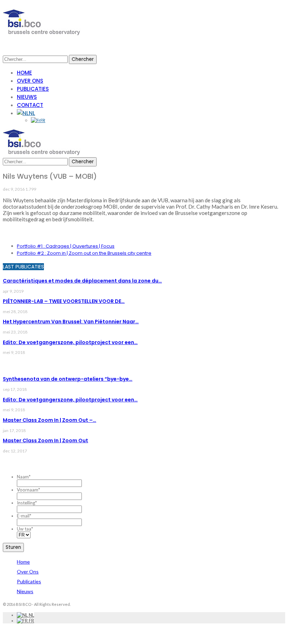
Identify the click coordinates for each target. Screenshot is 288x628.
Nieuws (27, 97)
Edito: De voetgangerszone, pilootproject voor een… (70, 342)
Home (24, 72)
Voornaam (28, 490)
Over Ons (30, 80)
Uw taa (25, 529)
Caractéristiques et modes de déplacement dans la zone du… (82, 280)
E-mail (24, 516)
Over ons (28, 572)
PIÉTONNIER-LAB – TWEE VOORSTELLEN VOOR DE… (64, 301)
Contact (30, 105)
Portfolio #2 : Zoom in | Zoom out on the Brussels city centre (84, 253)
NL (32, 113)
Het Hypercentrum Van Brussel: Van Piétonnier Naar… (71, 321)
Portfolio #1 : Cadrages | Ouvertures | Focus (65, 246)
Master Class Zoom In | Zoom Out (45, 440)
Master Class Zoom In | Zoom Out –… (49, 420)
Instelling (27, 503)
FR (42, 120)
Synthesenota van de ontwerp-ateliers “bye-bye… (67, 378)
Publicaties (33, 89)
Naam (24, 477)
